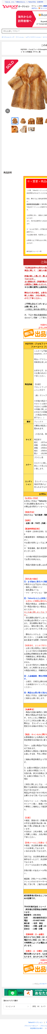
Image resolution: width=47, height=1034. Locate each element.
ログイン (35, 8)
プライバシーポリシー (31, 1026)
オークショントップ (8, 37)
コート (45, 37)
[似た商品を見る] (7, 111)
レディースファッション (33, 37)
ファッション (20, 37)
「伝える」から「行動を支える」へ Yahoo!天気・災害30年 (23, 2)
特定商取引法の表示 (36, 1028)
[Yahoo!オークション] (16, 6)
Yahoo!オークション (35, 1022)
